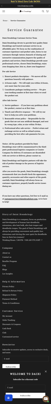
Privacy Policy (8, 286)
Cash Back (6, 328)
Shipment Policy (9, 295)
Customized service (10, 336)
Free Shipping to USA (25, 5)
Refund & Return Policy (12, 290)
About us (6, 253)
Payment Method (9, 299)
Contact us (6, 257)
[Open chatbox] (45, 399)
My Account (7, 316)
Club (4, 332)
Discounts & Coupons (11, 324)
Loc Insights (7, 273)
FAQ (4, 265)
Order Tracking (8, 320)
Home (5, 20)
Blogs (4, 269)
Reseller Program (9, 261)
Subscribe (25, 395)
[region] (25, 2)
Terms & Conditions (11, 303)
